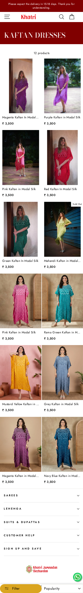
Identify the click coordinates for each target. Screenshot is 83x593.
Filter (15, 588)
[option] (41, 6)
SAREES (11, 495)
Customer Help (19, 535)
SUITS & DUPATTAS (22, 522)
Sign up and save (23, 549)
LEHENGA (13, 509)
